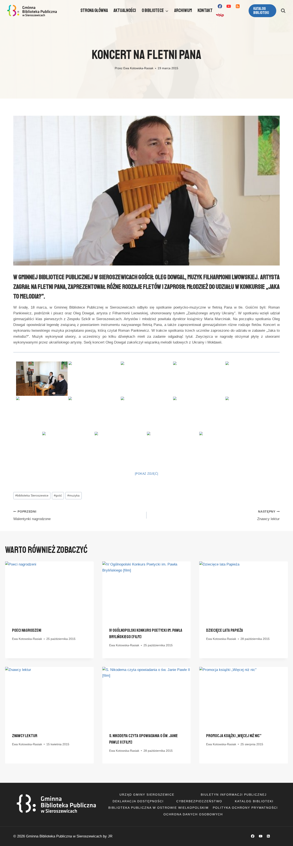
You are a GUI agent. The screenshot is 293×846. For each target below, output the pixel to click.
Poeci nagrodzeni (26, 630)
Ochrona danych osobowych (193, 814)
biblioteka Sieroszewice (31, 495)
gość (58, 495)
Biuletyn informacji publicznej (234, 794)
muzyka (73, 495)
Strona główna (94, 11)
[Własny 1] (219, 15)
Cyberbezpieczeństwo (199, 801)
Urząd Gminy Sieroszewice (146, 794)
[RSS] (237, 6)
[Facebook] (219, 6)
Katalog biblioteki (261, 10)
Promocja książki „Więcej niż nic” (233, 735)
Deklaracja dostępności (138, 801)
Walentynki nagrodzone (32, 515)
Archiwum (183, 11)
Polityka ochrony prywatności (245, 807)
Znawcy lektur (268, 515)
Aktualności (124, 11)
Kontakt (205, 11)
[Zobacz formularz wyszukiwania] (283, 10)
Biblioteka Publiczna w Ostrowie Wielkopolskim (158, 807)
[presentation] (49, 590)
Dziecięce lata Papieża (224, 630)
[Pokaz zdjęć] (146, 473)
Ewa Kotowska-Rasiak (138, 68)
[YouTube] (228, 6)
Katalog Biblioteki (254, 801)
